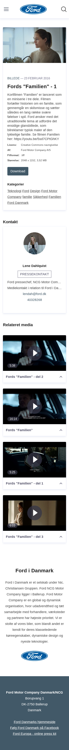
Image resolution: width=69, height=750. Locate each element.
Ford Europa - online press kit (34, 734)
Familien (55, 197)
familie (27, 197)
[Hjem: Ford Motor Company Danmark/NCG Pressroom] (33, 9)
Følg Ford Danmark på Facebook (34, 728)
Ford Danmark (18, 203)
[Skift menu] (6, 9)
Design (35, 191)
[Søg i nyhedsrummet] (64, 9)
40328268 (34, 300)
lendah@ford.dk (34, 294)
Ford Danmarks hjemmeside (34, 722)
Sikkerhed (40, 197)
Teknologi (14, 191)
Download (17, 171)
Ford (25, 191)
